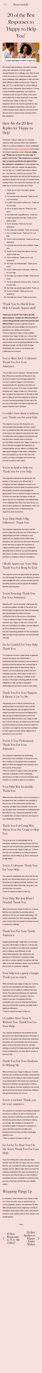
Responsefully (21, 4)
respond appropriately (21, 149)
